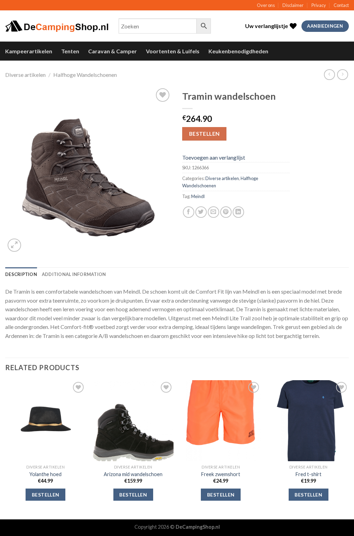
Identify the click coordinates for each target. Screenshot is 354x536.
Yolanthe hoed (45, 474)
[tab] (21, 274)
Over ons (266, 5)
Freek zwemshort (220, 474)
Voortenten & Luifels (172, 51)
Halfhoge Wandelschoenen (85, 74)
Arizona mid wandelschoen (133, 474)
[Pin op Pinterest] (226, 212)
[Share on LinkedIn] (238, 212)
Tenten (70, 51)
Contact (341, 5)
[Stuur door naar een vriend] (213, 212)
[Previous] (5, 449)
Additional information (74, 274)
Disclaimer (293, 5)
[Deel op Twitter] (201, 212)
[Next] (348, 449)
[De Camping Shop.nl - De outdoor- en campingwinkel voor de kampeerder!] (56, 26)
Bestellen (204, 134)
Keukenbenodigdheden (238, 51)
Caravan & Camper (112, 51)
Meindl (198, 196)
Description (21, 274)
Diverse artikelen (25, 74)
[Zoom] (14, 245)
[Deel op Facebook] (188, 212)
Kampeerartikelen (28, 51)
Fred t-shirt (309, 474)
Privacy (318, 5)
